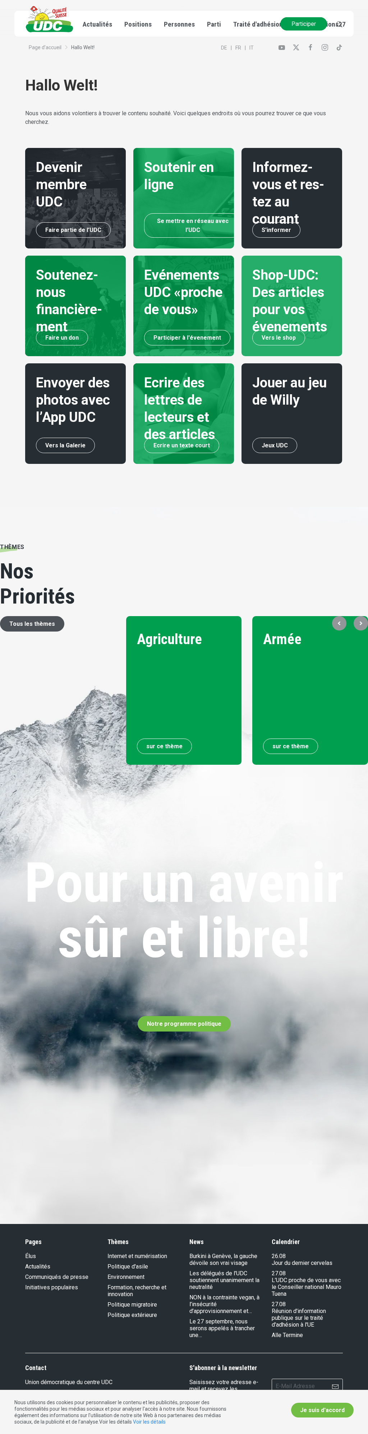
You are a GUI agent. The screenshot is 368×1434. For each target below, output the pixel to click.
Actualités (37, 1266)
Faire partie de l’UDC (73, 230)
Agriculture (169, 639)
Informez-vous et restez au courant (288, 193)
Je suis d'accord (322, 1410)
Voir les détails (149, 1422)
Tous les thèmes (32, 623)
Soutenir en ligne (179, 175)
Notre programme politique (184, 1023)
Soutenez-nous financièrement (69, 301)
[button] (339, 623)
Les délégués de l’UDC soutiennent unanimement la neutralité (224, 1280)
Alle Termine (287, 1335)
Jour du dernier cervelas (302, 1263)
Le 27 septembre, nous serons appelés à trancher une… (222, 1328)
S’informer (276, 230)
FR (238, 48)
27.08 (279, 1273)
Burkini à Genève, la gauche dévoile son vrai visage (223, 1259)
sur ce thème (164, 746)
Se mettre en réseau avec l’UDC (193, 225)
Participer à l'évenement (187, 337)
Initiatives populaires (51, 1287)
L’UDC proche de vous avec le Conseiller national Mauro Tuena (306, 1287)
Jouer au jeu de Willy (289, 391)
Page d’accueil (45, 47)
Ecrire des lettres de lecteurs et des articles (179, 408)
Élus (30, 1256)
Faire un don (62, 337)
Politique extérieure (132, 1315)
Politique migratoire (132, 1304)
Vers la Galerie (65, 445)
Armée (282, 639)
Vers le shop (279, 337)
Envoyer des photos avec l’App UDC (73, 400)
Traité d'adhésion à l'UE (266, 24)
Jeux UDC (275, 445)
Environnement (125, 1277)
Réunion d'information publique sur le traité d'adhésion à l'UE (299, 1318)
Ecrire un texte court (181, 445)
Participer (303, 23)
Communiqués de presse (56, 1277)
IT (251, 48)
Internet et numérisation (137, 1256)
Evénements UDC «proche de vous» (183, 292)
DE (224, 48)
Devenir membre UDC (61, 184)
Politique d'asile (127, 1266)
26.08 (279, 1256)
